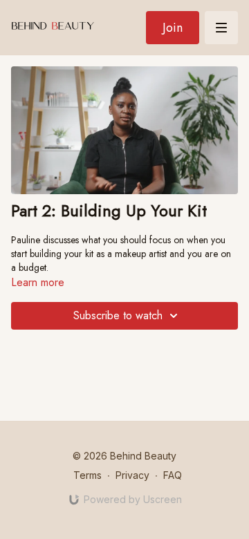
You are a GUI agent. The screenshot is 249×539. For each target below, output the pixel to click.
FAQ (172, 475)
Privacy (132, 475)
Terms (87, 475)
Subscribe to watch (118, 315)
